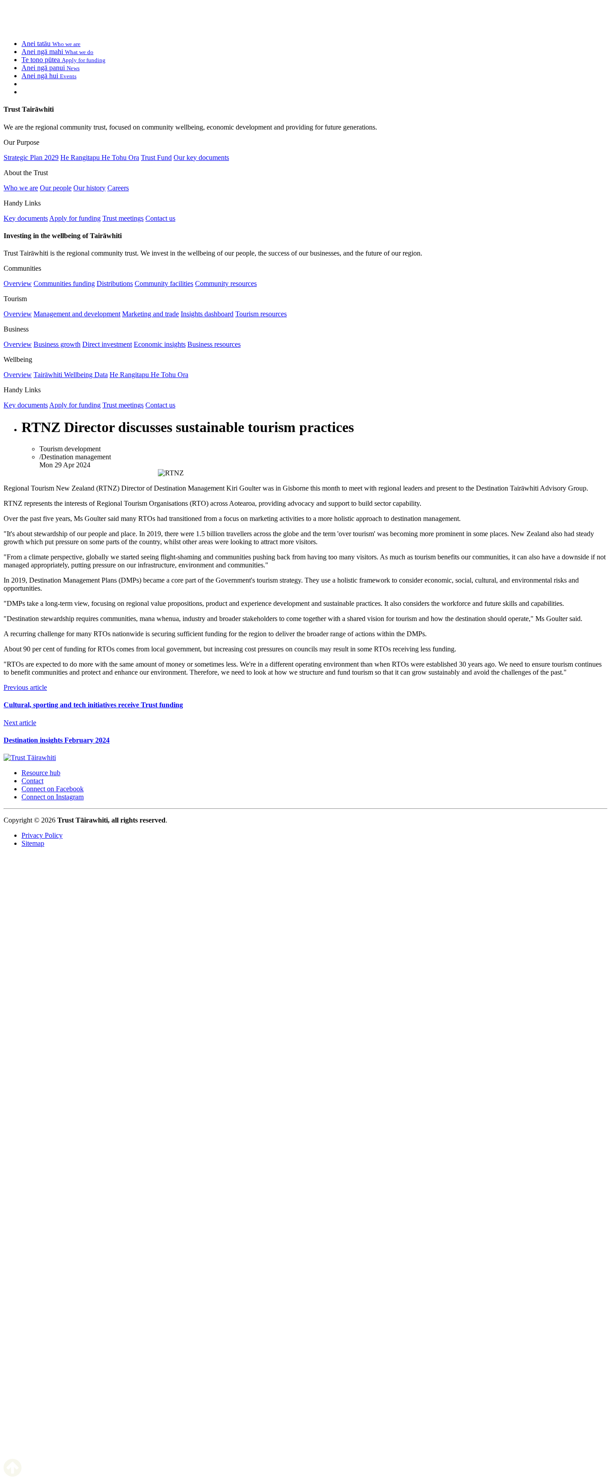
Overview (18, 283)
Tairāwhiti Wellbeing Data (71, 374)
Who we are (21, 188)
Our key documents (201, 157)
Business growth (57, 344)
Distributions (115, 283)
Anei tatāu (51, 43)
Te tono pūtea (63, 59)
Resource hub (40, 773)
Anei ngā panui (50, 67)
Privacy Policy (42, 835)
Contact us (160, 218)
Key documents (26, 218)
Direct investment (107, 344)
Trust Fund (156, 157)
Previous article (25, 687)
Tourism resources (261, 314)
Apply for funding (75, 218)
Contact (32, 781)
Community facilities (164, 283)
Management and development (77, 314)
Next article (20, 722)
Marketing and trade (150, 314)
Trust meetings (123, 218)
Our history (89, 188)
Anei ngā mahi (57, 51)
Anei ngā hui (48, 76)
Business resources (214, 344)
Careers (118, 188)
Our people (56, 188)
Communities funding (64, 283)
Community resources (226, 283)
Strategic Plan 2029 (31, 157)
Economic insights (160, 344)
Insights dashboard (207, 314)
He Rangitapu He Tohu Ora (99, 157)
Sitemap (32, 843)
